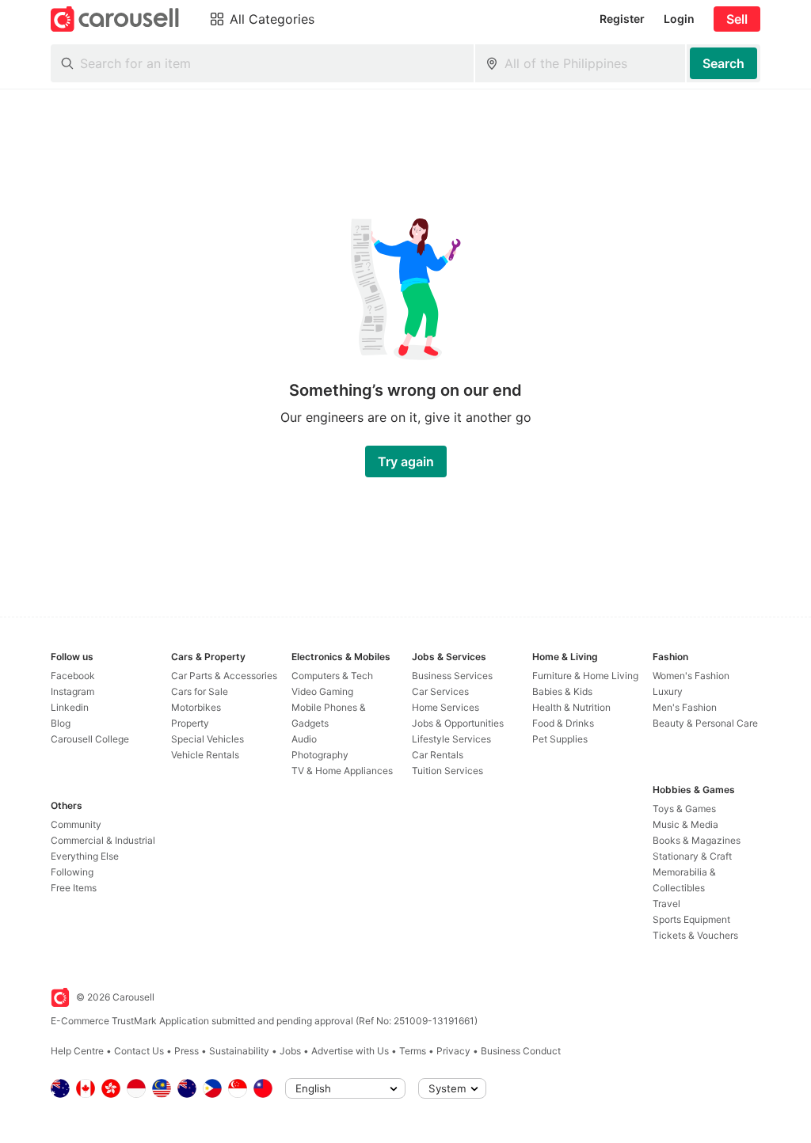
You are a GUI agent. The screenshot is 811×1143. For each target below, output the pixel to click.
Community (76, 824)
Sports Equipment (691, 919)
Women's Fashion (691, 676)
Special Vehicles (207, 739)
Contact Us (139, 1051)
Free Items (74, 888)
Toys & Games (684, 809)
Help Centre (77, 1051)
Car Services (440, 691)
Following (72, 872)
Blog (60, 723)
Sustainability (239, 1051)
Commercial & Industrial (103, 840)
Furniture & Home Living (585, 676)
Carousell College (90, 739)
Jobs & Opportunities (458, 723)
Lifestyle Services (451, 739)
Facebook (73, 676)
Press (186, 1051)
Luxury (668, 691)
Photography (319, 755)
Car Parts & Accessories (224, 676)
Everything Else (85, 856)
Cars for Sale (199, 691)
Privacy (453, 1051)
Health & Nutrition (571, 707)
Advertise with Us (350, 1051)
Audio (304, 739)
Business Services (452, 676)
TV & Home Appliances (342, 771)
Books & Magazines (697, 840)
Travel (666, 903)
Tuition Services (447, 771)
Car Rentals (437, 755)
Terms (412, 1051)
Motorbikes (196, 707)
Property (190, 723)
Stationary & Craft (692, 856)
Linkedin (70, 707)
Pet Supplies (560, 739)
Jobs (290, 1051)
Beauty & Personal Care (705, 723)
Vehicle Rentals (205, 755)
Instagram (72, 691)
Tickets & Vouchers (695, 935)
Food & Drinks (563, 723)
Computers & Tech (332, 676)
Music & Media (685, 824)
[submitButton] (723, 63)
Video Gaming (322, 691)
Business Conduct (521, 1051)
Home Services (445, 707)
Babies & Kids (562, 691)
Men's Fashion (685, 707)
